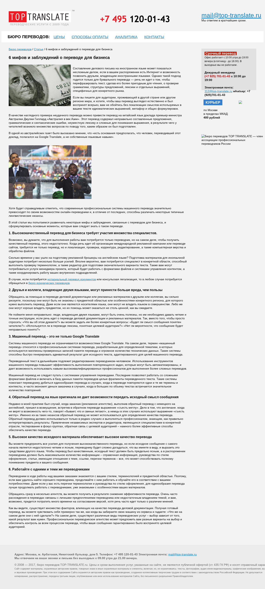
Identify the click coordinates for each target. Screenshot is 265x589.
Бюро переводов (20, 49)
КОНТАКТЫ (154, 37)
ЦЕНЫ (59, 37)
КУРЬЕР (213, 102)
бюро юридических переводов (49, 283)
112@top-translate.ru (218, 91)
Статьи (38, 49)
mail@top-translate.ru (231, 15)
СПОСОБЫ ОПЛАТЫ (90, 37)
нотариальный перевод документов (71, 279)
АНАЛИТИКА (126, 37)
